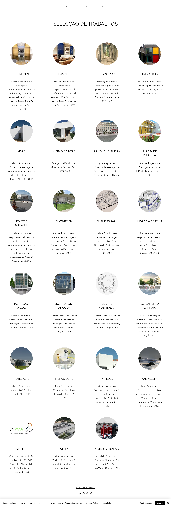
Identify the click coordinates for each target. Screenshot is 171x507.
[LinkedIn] (80, 493)
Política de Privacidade (85, 487)
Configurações (146, 503)
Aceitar (160, 503)
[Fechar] (167, 503)
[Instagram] (83, 493)
